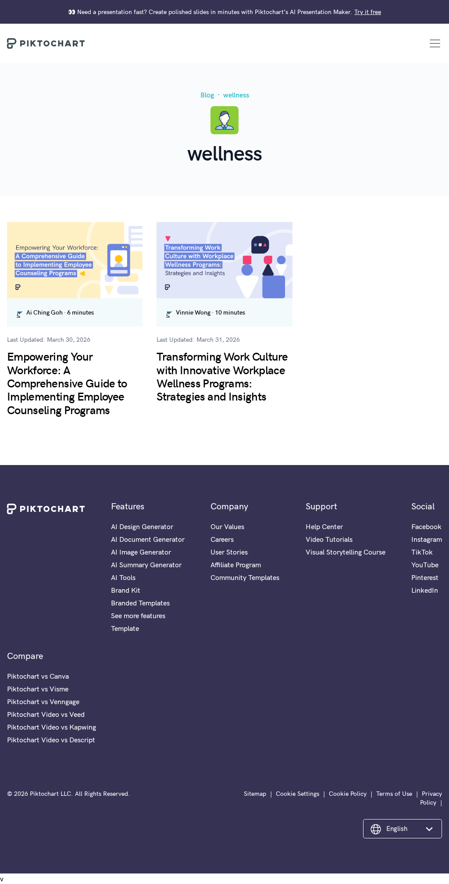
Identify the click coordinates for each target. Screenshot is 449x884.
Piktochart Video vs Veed (46, 714)
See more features (138, 615)
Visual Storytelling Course (345, 552)
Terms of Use (394, 794)
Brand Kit (125, 590)
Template (125, 628)
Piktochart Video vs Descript (51, 739)
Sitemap (255, 794)
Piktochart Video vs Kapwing (51, 727)
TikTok (422, 552)
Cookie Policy (348, 794)
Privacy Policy (431, 798)
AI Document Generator (148, 539)
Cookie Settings (297, 794)
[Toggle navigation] (435, 43)
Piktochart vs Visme (37, 688)
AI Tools (123, 577)
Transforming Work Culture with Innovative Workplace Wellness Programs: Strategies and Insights (222, 376)
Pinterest (424, 577)
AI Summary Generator (146, 564)
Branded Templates (140, 602)
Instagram (426, 539)
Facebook (426, 526)
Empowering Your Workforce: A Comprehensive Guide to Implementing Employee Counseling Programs (67, 382)
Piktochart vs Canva (38, 676)
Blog (207, 94)
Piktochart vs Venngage (43, 701)
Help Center (324, 526)
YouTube (424, 564)
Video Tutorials (329, 539)
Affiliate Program (235, 564)
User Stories (229, 552)
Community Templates (244, 577)
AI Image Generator (141, 552)
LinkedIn (424, 590)
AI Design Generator (142, 526)
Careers (222, 539)
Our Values (227, 526)
